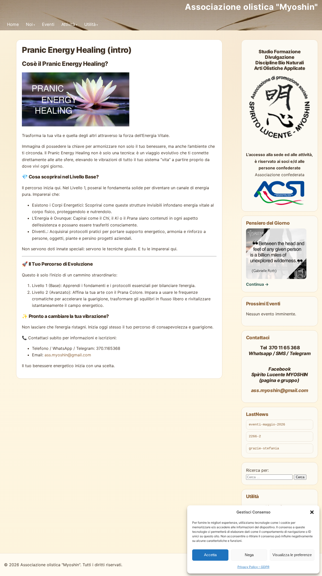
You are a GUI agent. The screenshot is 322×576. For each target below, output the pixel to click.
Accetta (210, 555)
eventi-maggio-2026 (267, 424)
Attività (68, 24)
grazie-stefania (264, 448)
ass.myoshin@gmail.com (68, 354)
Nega (249, 555)
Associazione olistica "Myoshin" (251, 7)
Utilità (90, 24)
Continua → (257, 284)
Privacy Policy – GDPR (253, 567)
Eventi (48, 24)
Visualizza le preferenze (292, 555)
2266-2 (255, 436)
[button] (311, 512)
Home (13, 24)
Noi (29, 24)
